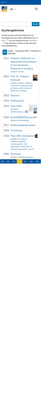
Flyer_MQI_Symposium (23, 135)
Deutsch (15, 95)
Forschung (16, 130)
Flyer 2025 (16, 106)
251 (8, 161)
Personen (16, 154)
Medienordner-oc (17, 112)
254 (25, 161)
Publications (17, 100)
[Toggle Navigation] (36, 9)
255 (31, 161)
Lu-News (22, 139)
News (21, 72)
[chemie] (4, 9)
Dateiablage (24, 120)
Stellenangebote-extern (23, 125)
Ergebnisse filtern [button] (22, 51)
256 (36, 161)
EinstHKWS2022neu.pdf (23, 117)
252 (13, 161)
